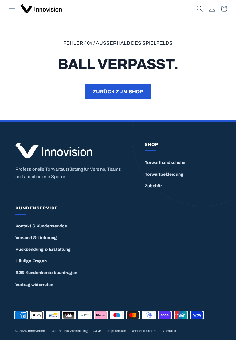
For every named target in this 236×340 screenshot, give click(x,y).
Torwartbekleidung (164, 174)
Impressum (116, 331)
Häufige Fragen (31, 261)
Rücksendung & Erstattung (43, 249)
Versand (169, 331)
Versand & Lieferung (36, 237)
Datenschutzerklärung (69, 331)
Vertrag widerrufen (34, 284)
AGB (97, 331)
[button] (12, 8)
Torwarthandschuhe (165, 162)
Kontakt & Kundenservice (41, 226)
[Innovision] (72, 150)
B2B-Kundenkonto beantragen (46, 272)
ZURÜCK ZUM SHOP (118, 91)
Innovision (36, 331)
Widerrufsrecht (144, 331)
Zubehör (153, 186)
